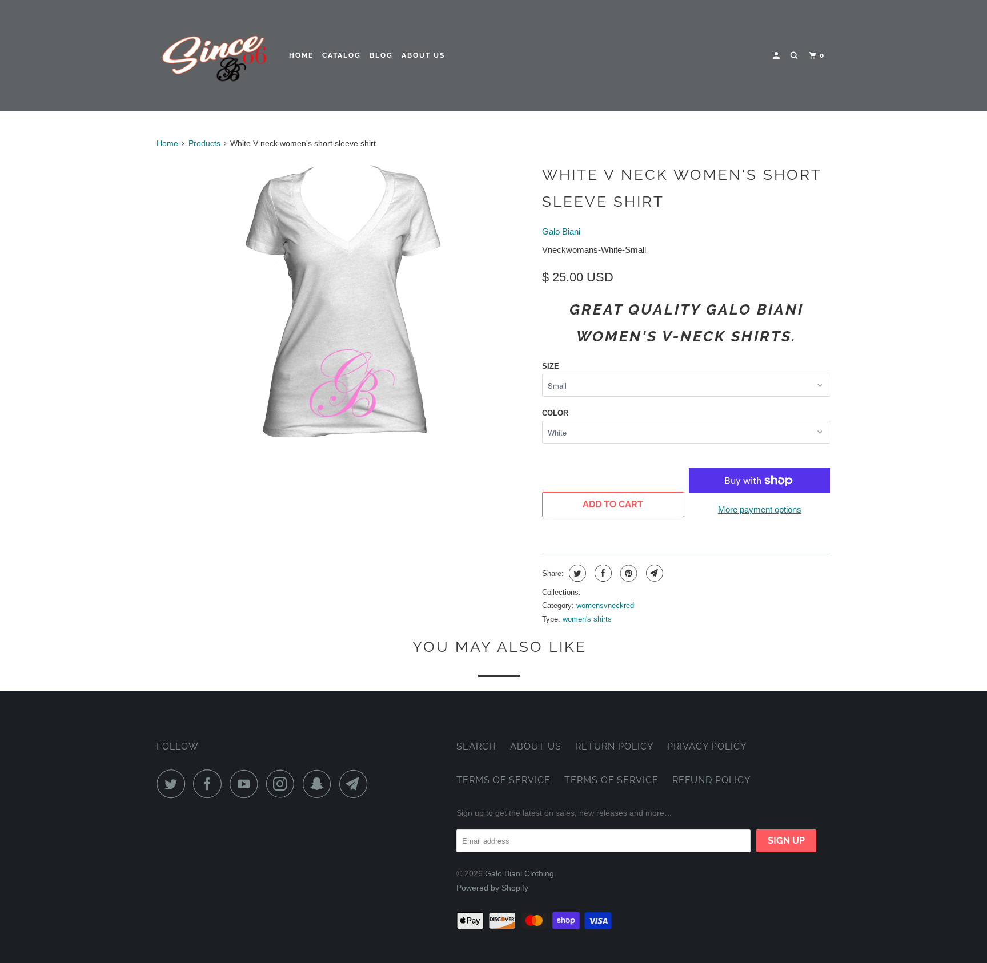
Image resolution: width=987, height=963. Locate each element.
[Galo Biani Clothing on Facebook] (210, 783)
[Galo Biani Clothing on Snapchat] (320, 783)
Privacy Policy (707, 746)
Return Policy (614, 746)
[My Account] (777, 55)
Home (301, 55)
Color (555, 413)
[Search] (795, 55)
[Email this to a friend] (653, 573)
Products (204, 143)
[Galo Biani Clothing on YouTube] (247, 783)
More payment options (759, 509)
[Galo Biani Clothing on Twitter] (174, 783)
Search (476, 746)
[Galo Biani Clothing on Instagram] (283, 783)
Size (550, 366)
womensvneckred (605, 605)
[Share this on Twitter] (576, 573)
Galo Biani (561, 231)
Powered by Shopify (492, 887)
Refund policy (711, 780)
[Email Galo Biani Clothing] (356, 783)
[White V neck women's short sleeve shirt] (343, 302)
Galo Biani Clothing (519, 873)
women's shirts (587, 619)
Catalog (341, 55)
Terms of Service (503, 780)
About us (423, 55)
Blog (381, 55)
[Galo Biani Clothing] (215, 55)
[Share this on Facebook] (602, 573)
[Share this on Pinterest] (627, 573)
